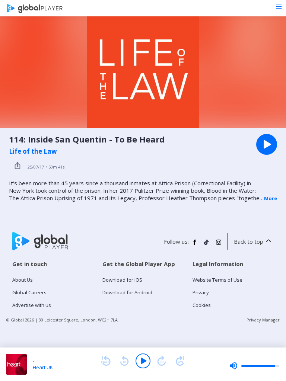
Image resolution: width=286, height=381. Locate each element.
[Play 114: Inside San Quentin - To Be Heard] (266, 144)
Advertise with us (31, 305)
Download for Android (127, 292)
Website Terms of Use (217, 279)
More (270, 198)
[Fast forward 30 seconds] (161, 360)
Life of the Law (33, 151)
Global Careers (29, 292)
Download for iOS (122, 279)
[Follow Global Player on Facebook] (195, 245)
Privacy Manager (263, 319)
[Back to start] (105, 360)
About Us (22, 279)
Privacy (201, 292)
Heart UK (43, 367)
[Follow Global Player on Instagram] (218, 245)
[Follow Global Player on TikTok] (206, 245)
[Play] (143, 360)
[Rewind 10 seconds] (124, 360)
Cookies (202, 305)
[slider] (254, 366)
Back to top (248, 241)
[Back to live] (180, 360)
